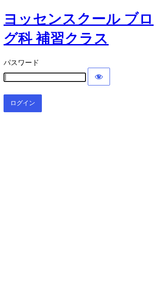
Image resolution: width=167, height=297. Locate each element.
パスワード (21, 62)
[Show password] (99, 76)
